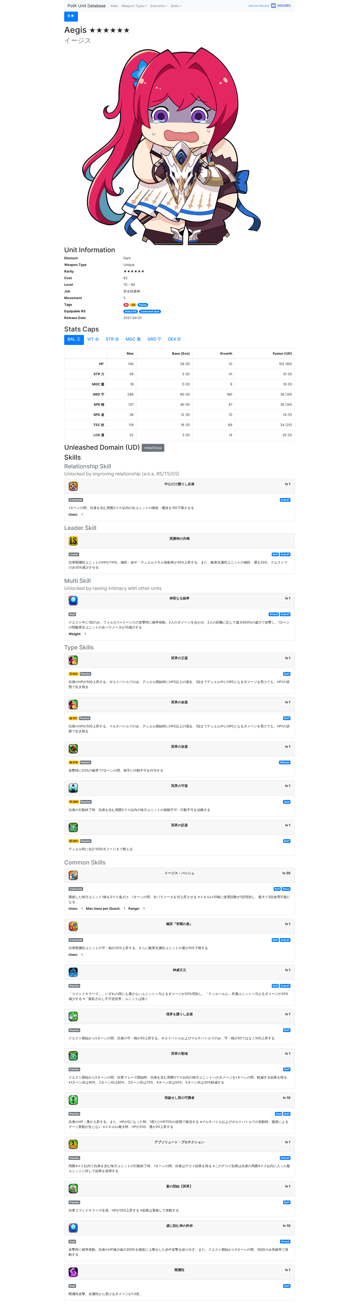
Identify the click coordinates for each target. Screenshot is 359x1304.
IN (126, 304)
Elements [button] (157, 6)
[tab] (71, 17)
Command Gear (150, 311)
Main (114, 6)
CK (133, 304)
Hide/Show (153, 448)
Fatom (143, 304)
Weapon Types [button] (133, 6)
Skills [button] (175, 6)
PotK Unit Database (87, 5)
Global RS (130, 311)
